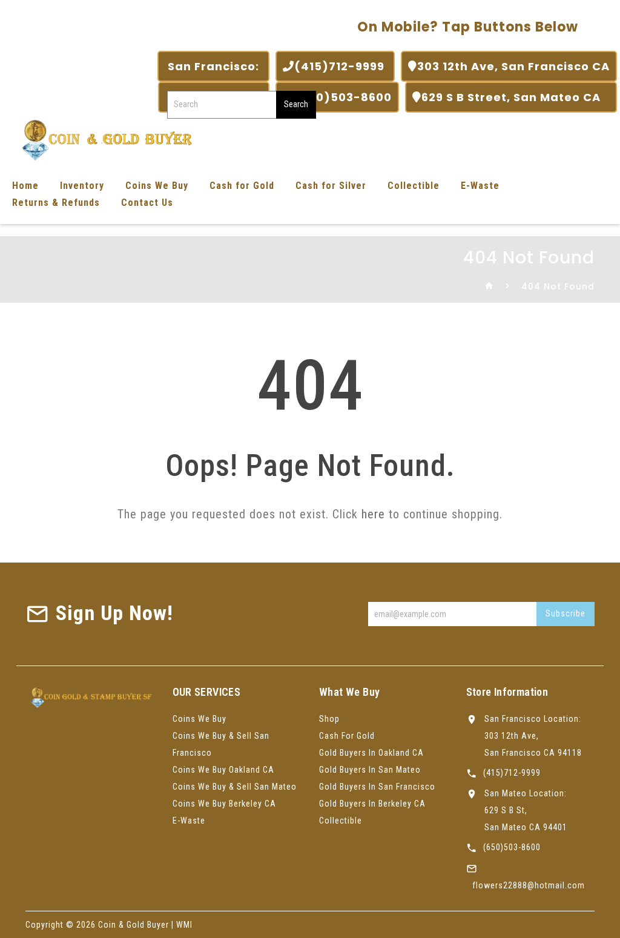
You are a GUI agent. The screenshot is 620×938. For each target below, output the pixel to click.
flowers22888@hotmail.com (528, 885)
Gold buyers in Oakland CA (371, 753)
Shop (329, 719)
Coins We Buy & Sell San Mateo (235, 786)
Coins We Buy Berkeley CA (224, 803)
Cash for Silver (330, 185)
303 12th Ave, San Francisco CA (513, 66)
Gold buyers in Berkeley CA (372, 803)
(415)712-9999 (341, 66)
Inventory (82, 185)
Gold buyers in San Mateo (370, 770)
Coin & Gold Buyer (133, 925)
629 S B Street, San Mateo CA (515, 97)
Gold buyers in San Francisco (377, 786)
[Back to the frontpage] (489, 286)
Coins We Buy (156, 185)
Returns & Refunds (56, 202)
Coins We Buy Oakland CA (223, 770)
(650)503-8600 (343, 97)
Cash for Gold (241, 185)
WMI (184, 925)
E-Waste (480, 185)
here (373, 514)
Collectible (414, 185)
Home (25, 185)
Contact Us (147, 202)
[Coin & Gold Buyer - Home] (103, 139)
